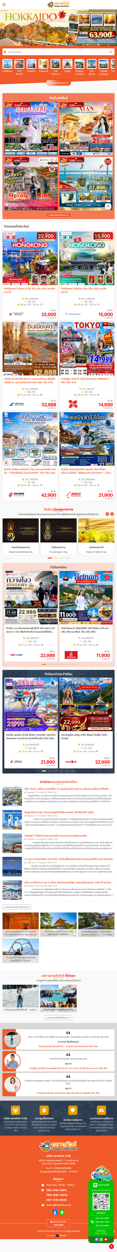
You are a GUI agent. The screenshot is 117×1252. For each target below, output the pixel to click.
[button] (107, 514)
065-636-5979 (56, 1195)
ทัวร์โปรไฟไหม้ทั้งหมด (58, 215)
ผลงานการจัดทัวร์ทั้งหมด (57, 1017)
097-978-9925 (56, 1200)
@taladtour (101, 1213)
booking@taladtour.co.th (58, 1204)
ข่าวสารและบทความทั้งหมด (15, 907)
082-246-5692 (56, 1190)
